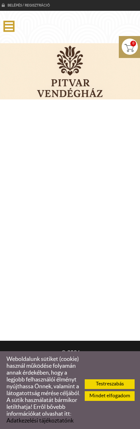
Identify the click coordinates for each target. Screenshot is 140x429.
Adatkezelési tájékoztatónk (40, 421)
